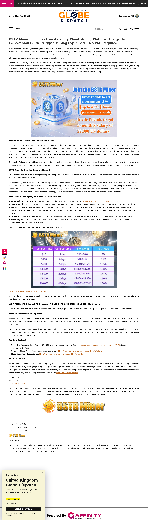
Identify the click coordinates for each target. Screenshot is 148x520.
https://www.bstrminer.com (67, 373)
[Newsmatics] (4, 268)
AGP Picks (7, 3)
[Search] (120, 28)
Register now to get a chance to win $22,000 (99, 201)
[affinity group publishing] (4, 262)
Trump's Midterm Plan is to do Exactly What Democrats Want (32, 3)
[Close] (42, 473)
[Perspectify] (4, 257)
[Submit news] (4, 252)
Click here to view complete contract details (27, 291)
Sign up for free (23, 509)
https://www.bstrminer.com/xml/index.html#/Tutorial (80, 351)
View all (142, 3)
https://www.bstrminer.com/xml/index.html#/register (61, 354)
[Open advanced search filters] (125, 28)
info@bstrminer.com (17, 383)
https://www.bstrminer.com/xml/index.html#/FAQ (99, 345)
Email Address (13, 499)
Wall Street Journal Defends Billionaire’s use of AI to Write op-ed (103, 3)
